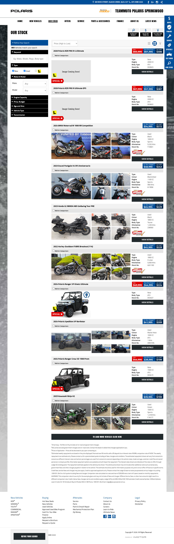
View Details (147, 71)
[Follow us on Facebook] (148, 2)
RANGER (14, 512)
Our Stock (53, 21)
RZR (13, 501)
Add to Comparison (61, 55)
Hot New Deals (48, 501)
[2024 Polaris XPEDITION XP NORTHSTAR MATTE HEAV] (90, 342)
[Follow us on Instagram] (157, 2)
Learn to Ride (108, 509)
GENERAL (15, 504)
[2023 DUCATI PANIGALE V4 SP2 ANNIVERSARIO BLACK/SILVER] (90, 186)
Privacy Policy (140, 501)
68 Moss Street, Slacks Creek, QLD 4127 (111, 2)
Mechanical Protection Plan (83, 509)
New (16, 71)
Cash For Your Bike (49, 512)
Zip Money (77, 512)
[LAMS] (40, 71)
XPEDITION (15, 514)
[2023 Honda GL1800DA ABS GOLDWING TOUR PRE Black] (90, 226)
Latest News (150, 21)
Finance (120, 21)
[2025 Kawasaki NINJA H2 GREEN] (90, 416)
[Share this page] (161, 2)
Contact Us (107, 501)
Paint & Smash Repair (81, 506)
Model (14, 90)
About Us (134, 21)
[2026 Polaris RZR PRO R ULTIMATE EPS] (90, 108)
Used (27, 71)
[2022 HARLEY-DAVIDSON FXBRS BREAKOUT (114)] (90, 267)
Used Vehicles (47, 506)
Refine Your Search (20, 42)
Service (80, 21)
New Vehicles (35, 21)
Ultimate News (109, 512)
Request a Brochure (50, 520)
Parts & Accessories (100, 21)
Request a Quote (48, 523)
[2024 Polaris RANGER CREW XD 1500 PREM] (90, 379)
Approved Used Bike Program (53, 509)
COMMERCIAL (16, 509)
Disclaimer (139, 504)
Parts (75, 504)
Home (20, 21)
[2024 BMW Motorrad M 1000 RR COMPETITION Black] (90, 146)
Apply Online (47, 517)
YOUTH (14, 506)
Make (14, 83)
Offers (68, 21)
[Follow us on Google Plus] (153, 2)
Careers (106, 506)
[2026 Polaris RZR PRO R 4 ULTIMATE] (90, 71)
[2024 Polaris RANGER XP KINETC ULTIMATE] (90, 304)
